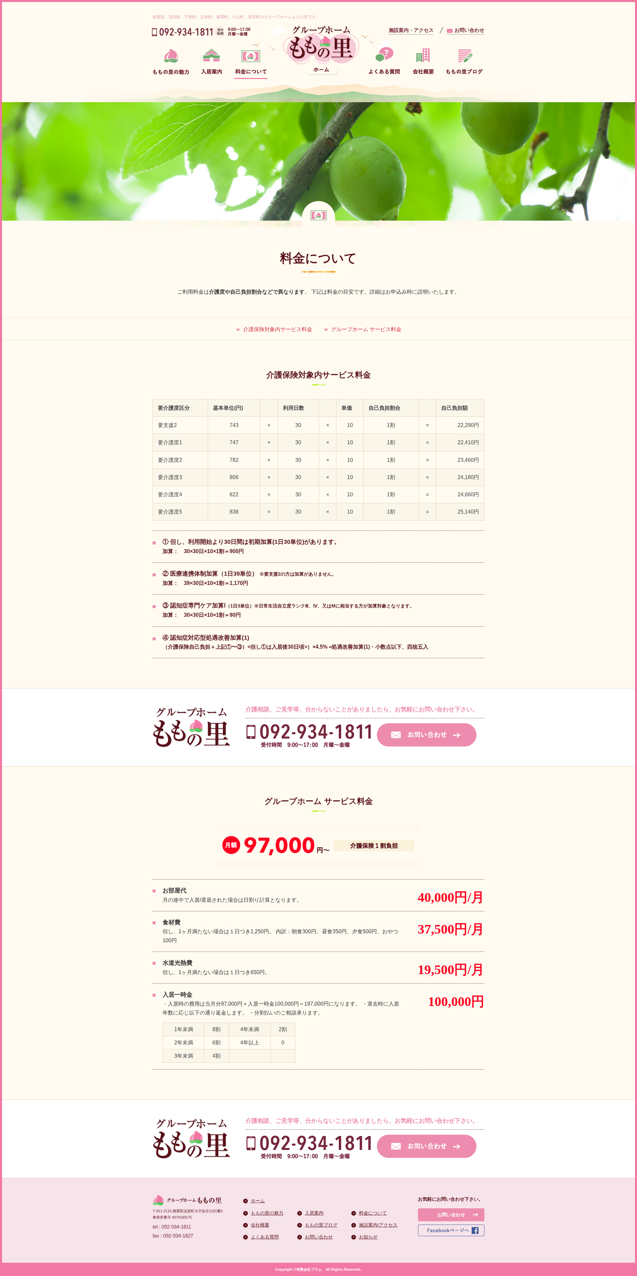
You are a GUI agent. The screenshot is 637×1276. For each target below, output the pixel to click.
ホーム (258, 1200)
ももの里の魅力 (267, 1213)
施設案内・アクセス (411, 30)
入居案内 (314, 1213)
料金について (373, 1213)
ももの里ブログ (321, 1225)
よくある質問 (265, 1237)
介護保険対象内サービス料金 (277, 329)
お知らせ (368, 1237)
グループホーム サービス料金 (366, 329)
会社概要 (260, 1225)
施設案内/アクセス (378, 1225)
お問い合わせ (469, 30)
